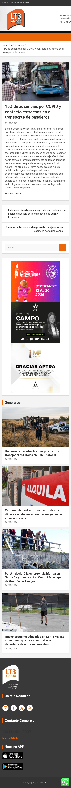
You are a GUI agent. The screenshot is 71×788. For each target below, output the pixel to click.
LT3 (44, 782)
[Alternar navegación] (6, 37)
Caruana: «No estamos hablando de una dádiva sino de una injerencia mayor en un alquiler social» (33, 514)
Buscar (62, 247)
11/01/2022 (11, 123)
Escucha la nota (13, 193)
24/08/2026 (11, 459)
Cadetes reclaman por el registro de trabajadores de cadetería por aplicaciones (34, 229)
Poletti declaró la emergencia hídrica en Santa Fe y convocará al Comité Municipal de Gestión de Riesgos (33, 577)
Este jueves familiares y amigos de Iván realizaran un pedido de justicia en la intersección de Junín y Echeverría (37, 214)
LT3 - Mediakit (10, 737)
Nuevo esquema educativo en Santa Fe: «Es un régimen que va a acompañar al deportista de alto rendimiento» (34, 640)
